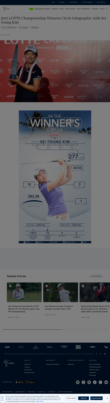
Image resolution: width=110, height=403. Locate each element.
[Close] (107, 398)
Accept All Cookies (96, 398)
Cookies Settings (71, 398)
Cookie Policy (39, 401)
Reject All (83, 398)
